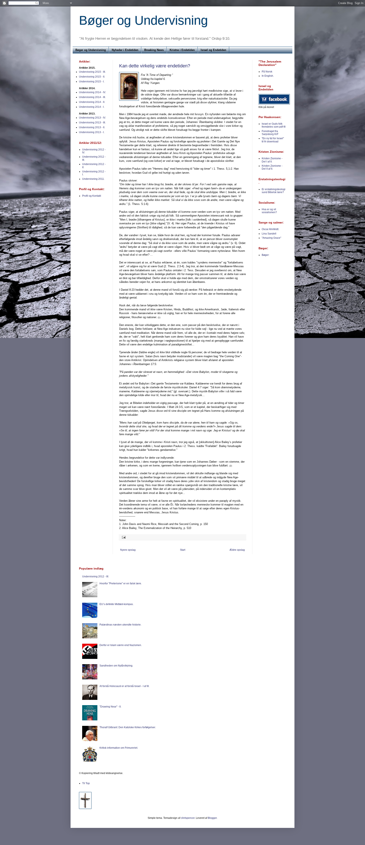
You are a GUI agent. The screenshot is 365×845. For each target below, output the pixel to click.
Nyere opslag (128, 549)
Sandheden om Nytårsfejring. (116, 665)
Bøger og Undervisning (143, 20)
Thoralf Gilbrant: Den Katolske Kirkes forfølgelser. (127, 727)
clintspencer (188, 817)
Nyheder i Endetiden (125, 50)
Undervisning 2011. (93, 178)
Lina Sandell (269, 233)
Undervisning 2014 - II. (92, 102)
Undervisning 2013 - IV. (92, 117)
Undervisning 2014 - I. (91, 106)
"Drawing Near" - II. (110, 706)
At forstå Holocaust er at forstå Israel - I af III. (124, 686)
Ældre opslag (237, 549)
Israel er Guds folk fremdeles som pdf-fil (274, 125)
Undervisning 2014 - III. (92, 97)
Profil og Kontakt (91, 195)
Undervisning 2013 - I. (91, 132)
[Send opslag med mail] (123, 537)
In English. (268, 75)
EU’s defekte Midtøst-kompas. (116, 604)
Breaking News (154, 50)
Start (182, 549)
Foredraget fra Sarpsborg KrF (270, 133)
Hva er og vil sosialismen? (269, 211)
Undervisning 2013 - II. (92, 127)
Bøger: (265, 255)
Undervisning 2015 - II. (92, 76)
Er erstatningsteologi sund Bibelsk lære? (273, 191)
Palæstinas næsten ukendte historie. (120, 624)
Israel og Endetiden (213, 50)
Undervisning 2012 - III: (95, 576)
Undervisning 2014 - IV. (92, 92)
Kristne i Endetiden (182, 50)
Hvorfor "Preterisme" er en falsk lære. (120, 583)
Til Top (86, 783)
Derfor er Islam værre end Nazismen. (120, 645)
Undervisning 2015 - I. (91, 81)
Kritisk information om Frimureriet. (118, 747)
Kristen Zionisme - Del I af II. (272, 160)
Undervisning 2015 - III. (92, 71)
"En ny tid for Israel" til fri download (273, 140)
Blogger (212, 817)
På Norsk (267, 71)
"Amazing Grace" (271, 237)
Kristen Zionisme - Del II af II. (272, 167)
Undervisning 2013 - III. (92, 122)
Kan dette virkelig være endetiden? (154, 65)
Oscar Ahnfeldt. (270, 229)
